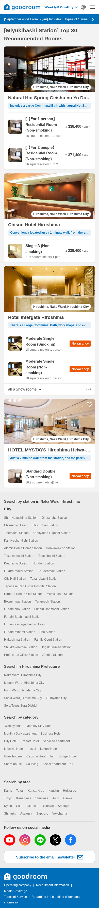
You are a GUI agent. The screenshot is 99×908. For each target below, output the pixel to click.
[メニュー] (92, 7)
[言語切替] (83, 7)
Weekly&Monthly (59, 7)
